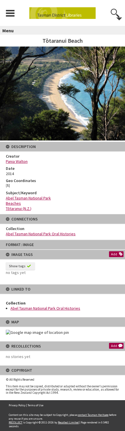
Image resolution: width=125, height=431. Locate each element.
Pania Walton (17, 161)
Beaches (13, 203)
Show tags (17, 266)
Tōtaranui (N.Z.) (18, 208)
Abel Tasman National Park (28, 198)
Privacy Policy (17, 405)
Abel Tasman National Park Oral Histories (45, 308)
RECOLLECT (15, 422)
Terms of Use (35, 405)
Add (114, 254)
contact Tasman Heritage (93, 415)
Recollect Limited (68, 422)
